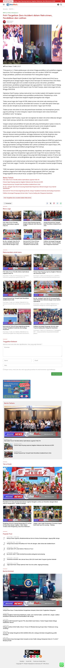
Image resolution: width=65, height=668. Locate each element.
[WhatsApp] (37, 656)
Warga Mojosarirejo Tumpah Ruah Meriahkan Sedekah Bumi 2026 (21, 184)
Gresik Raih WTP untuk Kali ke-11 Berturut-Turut (20, 549)
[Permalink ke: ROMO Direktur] (4, 21)
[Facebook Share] (47, 203)
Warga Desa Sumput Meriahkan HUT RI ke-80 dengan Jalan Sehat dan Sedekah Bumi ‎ (31, 543)
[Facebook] (25, 656)
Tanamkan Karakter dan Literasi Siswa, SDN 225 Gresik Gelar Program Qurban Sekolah (31, 559)
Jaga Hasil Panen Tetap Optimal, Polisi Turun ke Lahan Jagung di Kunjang (27, 564)
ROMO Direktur (10, 21)
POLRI (8, 12)
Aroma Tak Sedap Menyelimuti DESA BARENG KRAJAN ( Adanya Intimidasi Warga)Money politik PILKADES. (30, 633)
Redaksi (22, 661)
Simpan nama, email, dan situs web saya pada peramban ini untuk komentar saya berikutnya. (29, 369)
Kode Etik (28, 661)
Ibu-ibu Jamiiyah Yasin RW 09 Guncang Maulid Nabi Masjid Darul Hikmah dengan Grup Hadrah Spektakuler (29, 187)
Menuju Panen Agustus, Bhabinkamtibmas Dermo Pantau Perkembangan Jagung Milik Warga (33, 538)
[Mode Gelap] (58, 4)
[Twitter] (28, 656)
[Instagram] (34, 656)
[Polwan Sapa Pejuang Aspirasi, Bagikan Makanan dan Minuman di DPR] (32, 216)
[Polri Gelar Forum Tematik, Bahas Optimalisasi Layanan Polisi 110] (12, 216)
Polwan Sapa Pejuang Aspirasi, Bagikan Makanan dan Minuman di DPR (23, 182)
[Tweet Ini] (50, 203)
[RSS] (40, 656)
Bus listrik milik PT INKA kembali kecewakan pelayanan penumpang (26, 554)
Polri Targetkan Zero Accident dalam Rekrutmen (17, 198)
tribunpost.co (14, 12)
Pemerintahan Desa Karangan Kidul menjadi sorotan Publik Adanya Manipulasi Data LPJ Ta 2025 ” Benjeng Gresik (31, 639)
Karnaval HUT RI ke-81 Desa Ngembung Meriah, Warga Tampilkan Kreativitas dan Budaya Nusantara (31, 191)
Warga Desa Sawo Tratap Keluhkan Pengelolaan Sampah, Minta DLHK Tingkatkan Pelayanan (29, 610)
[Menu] (4, 4)
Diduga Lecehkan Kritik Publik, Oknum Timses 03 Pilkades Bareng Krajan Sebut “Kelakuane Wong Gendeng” (30, 627)
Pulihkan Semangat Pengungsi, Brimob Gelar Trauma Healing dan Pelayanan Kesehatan (27, 193)
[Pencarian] (61, 4)
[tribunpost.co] (12, 4)
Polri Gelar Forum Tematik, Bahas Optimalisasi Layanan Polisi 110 (21, 179)
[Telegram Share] (57, 203)
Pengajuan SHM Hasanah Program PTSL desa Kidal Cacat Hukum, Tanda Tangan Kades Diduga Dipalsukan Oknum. (30, 621)
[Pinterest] (31, 656)
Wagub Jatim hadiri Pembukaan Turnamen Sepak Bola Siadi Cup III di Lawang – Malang (48, 524)
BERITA (5, 12)
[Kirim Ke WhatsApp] (60, 203)
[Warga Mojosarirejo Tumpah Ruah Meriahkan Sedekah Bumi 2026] (53, 216)
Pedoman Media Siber (39, 661)
